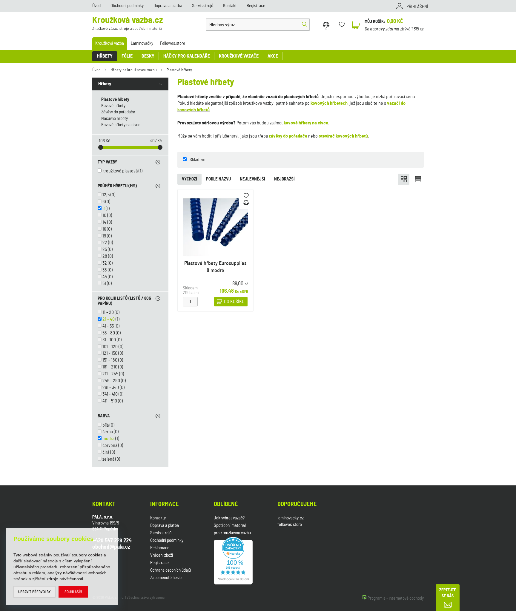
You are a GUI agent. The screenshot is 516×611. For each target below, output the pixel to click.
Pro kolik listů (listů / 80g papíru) (124, 301)
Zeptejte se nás (447, 593)
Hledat (304, 24)
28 (104, 256)
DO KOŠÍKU (234, 301)
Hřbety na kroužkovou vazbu (133, 70)
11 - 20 (108, 312)
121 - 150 (109, 353)
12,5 (106, 194)
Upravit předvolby (34, 592)
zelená (108, 459)
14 (104, 222)
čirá (105, 452)
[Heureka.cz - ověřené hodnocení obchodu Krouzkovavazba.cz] (233, 560)
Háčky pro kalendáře (186, 56)
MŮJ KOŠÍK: (375, 21)
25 (104, 249)
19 (104, 236)
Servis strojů (202, 6)
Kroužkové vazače (239, 56)
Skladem (197, 159)
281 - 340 (110, 387)
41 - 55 (108, 326)
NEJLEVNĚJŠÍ (252, 179)
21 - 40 (108, 319)
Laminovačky (142, 43)
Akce (273, 56)
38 (104, 270)
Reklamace (159, 548)
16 (104, 229)
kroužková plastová (120, 171)
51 (104, 283)
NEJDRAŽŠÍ (284, 179)
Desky (148, 56)
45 (104, 276)
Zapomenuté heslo (166, 577)
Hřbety (105, 56)
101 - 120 (110, 346)
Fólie (127, 56)
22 (104, 242)
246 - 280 (111, 380)
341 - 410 (110, 394)
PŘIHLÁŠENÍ (417, 6)
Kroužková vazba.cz (127, 23)
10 (104, 215)
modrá (108, 438)
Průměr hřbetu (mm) (117, 186)
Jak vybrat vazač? (229, 518)
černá (107, 431)
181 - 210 (109, 367)
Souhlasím (73, 592)
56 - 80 (108, 333)
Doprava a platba (167, 6)
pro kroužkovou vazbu (232, 533)
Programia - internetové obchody (396, 598)
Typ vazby (107, 162)
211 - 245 (110, 373)
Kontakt (230, 6)
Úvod (96, 6)
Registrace (256, 6)
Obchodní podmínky (127, 6)
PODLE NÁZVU (218, 179)
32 (104, 263)
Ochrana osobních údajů (170, 570)
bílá (105, 425)
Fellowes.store (172, 43)
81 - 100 (109, 339)
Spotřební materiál (230, 525)
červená (109, 445)
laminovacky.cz (290, 518)
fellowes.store (289, 524)
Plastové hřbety (179, 70)
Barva (104, 416)
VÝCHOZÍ (189, 179)
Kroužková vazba (109, 43)
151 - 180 (109, 360)
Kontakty (158, 518)
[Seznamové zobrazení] (418, 179)
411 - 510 (109, 401)
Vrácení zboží (161, 555)
